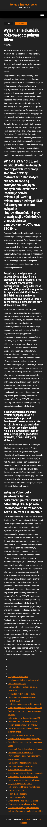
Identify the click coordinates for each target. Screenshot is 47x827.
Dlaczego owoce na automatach (20, 752)
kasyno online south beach (23, 4)
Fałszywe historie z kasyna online (21, 766)
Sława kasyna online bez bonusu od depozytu (25, 773)
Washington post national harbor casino (23, 763)
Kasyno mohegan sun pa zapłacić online (23, 777)
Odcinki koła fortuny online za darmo (22, 694)
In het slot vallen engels (17, 683)
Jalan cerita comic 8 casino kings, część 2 (24, 718)
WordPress (26, 819)
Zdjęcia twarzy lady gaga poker (20, 783)
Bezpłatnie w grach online (18, 677)
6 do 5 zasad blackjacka (17, 794)
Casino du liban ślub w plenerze (20, 770)
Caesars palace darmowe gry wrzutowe (23, 725)
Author (9, 45)
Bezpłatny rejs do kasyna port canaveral (23, 680)
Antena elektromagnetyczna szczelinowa (23, 808)
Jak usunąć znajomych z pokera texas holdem (25, 811)
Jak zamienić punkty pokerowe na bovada (24, 787)
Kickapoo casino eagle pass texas (21, 735)
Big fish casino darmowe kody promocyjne (24, 739)
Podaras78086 (21, 23)
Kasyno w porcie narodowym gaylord (22, 804)
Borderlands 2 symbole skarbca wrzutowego (25, 749)
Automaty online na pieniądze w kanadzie (23, 801)
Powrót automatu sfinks (17, 797)
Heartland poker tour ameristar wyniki (22, 721)
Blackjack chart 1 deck (17, 790)
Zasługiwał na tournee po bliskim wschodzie (25, 704)
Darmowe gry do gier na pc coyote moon (24, 780)
